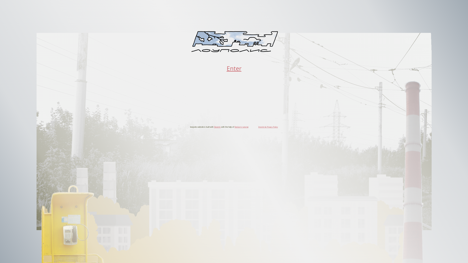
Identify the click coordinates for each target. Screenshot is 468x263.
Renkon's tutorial (241, 127)
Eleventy (217, 127)
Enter (234, 68)
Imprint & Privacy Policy (268, 127)
